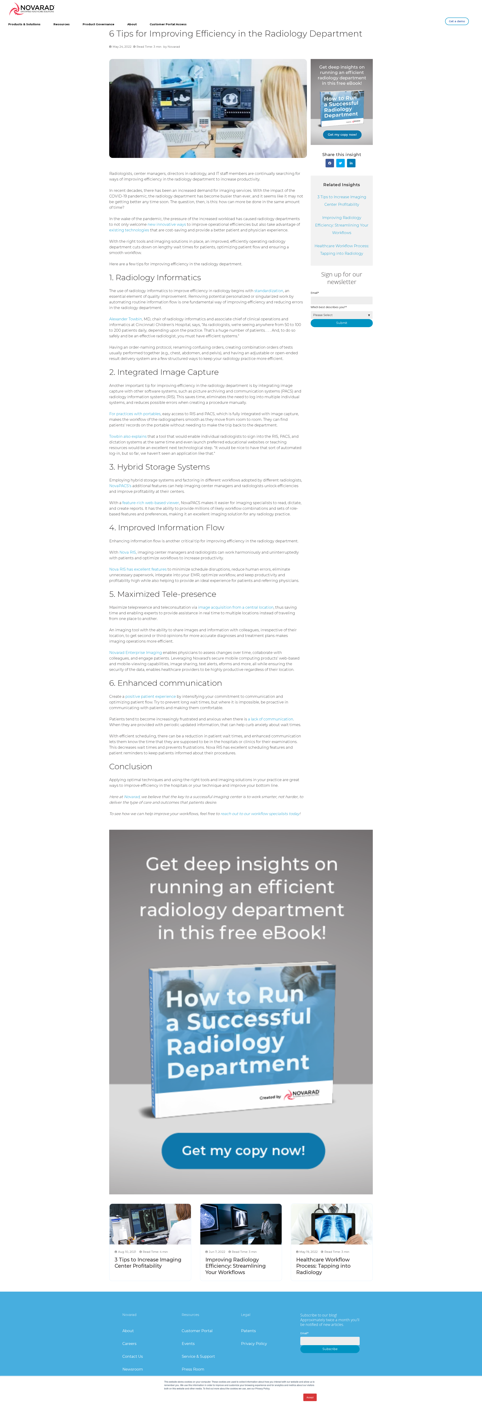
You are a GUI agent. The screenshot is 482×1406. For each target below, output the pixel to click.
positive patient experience (150, 696)
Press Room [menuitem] (193, 1369)
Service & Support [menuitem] (198, 1356)
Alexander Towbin (125, 319)
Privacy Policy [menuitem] (254, 1343)
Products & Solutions (24, 24)
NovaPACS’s (120, 486)
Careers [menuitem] (129, 1343)
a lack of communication (270, 719)
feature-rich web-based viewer (150, 503)
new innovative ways (166, 224)
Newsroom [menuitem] (132, 1369)
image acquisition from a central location (236, 607)
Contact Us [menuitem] (132, 1356)
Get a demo (457, 21)
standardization (268, 291)
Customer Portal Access (168, 24)
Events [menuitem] (188, 1343)
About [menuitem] (128, 1331)
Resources (61, 24)
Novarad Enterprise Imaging (135, 652)
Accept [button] (310, 1397)
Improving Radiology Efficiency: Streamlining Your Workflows (341, 225)
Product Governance (98, 24)
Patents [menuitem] (248, 1331)
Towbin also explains (128, 436)
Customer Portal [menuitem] (197, 1331)
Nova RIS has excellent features (138, 569)
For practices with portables (135, 414)
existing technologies (129, 230)
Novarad (174, 46)
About (132, 24)
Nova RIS (127, 552)
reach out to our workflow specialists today (259, 813)
